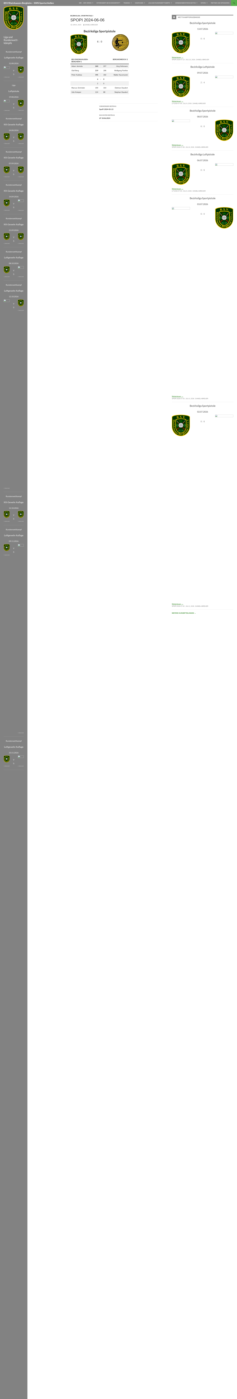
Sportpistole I (87, 16)
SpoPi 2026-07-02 (178, 606)
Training (126, 3)
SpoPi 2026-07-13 (178, 60)
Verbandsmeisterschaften (185, 3)
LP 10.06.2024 (107, 116)
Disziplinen (139, 3)
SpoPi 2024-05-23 (107, 107)
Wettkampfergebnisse (189, 17)
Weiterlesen (177, 57)
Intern (203, 3)
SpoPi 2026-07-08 (178, 147)
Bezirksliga (75, 16)
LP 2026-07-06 (177, 191)
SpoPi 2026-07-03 (178, 398)
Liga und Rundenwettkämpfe (159, 3)
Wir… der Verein (85, 3)
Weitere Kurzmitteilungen (184, 613)
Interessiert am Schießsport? (108, 3)
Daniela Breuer (91, 25)
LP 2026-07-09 (177, 103)
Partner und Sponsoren (220, 3)
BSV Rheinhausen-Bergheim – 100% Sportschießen (29, 3)
